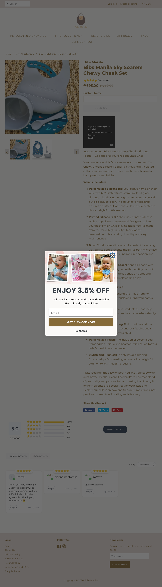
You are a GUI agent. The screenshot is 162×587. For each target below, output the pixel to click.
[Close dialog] (112, 255)
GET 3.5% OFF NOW (81, 322)
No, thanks (81, 331)
